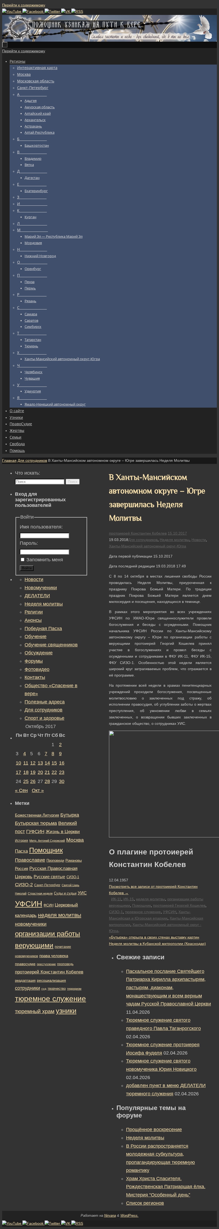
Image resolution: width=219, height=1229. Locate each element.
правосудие (25, 964)
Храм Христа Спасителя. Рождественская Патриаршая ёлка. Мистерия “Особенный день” (165, 1187)
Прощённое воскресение (154, 1129)
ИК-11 (116, 899)
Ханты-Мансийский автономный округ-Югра (147, 546)
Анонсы (33, 620)
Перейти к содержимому (23, 5)
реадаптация (25, 981)
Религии (34, 612)
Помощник (141, 905)
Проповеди (55, 860)
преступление (46, 964)
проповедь (65, 964)
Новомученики (41, 587)
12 (33, 763)
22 (54, 772)
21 (47, 772)
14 (47, 763)
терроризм (74, 988)
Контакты (35, 677)
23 (61, 772)
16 (61, 763)
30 (61, 781)
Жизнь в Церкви (63, 831)
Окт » (38, 790)
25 (26, 781)
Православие (30, 860)
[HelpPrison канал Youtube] (12, 11)
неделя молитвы (150, 899)
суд (43, 988)
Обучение (35, 636)
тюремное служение (143, 912)
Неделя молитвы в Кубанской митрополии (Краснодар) (157, 943)
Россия (21, 868)
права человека (53, 955)
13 (40, 763)
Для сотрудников (32, 460)
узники (66, 1011)
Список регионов (145, 1203)
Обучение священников (51, 644)
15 (54, 763)
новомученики (30, 924)
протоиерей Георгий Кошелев (179, 905)
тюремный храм (34, 1011)
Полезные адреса (45, 702)
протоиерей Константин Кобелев (138, 533)
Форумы (34, 661)
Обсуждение (39, 652)
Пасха (21, 851)
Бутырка (69, 815)
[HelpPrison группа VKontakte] (66, 11)
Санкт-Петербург (47, 885)
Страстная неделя (40, 893)
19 (33, 772)
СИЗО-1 (116, 912)
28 (47, 781)
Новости (198, 540)
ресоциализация (51, 980)
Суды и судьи (65, 893)
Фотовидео (37, 669)
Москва (75, 840)
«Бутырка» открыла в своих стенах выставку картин (154, 937)
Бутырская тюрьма (36, 823)
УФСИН (169, 912)
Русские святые (49, 876)
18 (26, 772)
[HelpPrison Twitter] (53, 11)
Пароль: (29, 543)
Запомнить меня (44, 559)
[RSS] (77, 11)
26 (33, 781)
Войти (27, 568)
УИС (82, 893)
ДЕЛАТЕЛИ (37, 595)
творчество (57, 989)
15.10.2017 (177, 533)
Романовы (73, 860)
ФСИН (48, 905)
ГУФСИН (35, 831)
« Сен (21, 790)
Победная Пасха (43, 628)
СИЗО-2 (24, 884)
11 (25, 763)
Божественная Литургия (37, 815)
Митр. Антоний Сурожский (47, 840)
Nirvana (110, 1216)
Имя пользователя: (41, 527)
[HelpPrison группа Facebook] (33, 11)
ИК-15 (128, 899)
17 (18, 772)
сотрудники (27, 988)
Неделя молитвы (174, 540)
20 (40, 772)
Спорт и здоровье (44, 718)
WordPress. (129, 1216)
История (21, 840)
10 (18, 763)
